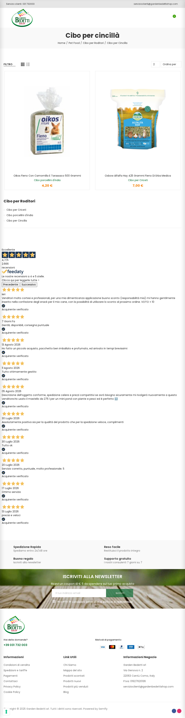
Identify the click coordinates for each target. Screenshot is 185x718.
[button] (19, 4)
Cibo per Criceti (138, 180)
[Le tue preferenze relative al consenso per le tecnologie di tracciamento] (6, 711)
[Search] (166, 18)
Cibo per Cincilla (17, 220)
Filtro (8, 64)
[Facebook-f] (174, 711)
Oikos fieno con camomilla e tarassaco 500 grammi (47, 175)
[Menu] (5, 18)
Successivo (29, 284)
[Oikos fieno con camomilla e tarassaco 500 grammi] (47, 121)
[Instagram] (179, 711)
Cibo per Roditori (19, 201)
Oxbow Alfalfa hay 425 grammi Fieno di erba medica (138, 175)
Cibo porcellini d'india (47, 180)
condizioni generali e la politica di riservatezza (102, 601)
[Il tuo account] (179, 18)
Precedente (10, 284)
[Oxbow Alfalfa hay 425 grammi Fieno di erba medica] (137, 121)
